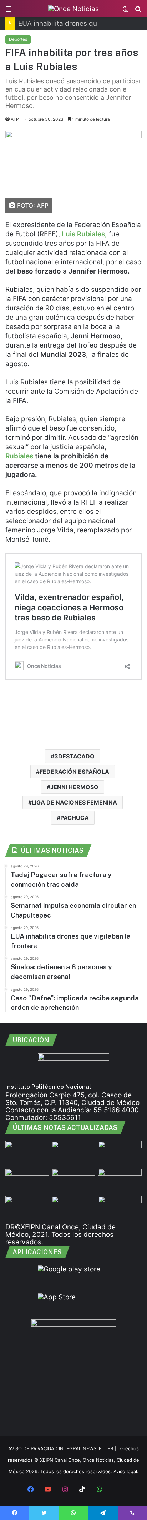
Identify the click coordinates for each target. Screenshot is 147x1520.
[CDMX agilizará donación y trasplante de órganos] (73, 1208)
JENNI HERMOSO (74, 787)
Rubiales (20, 456)
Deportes (18, 39)
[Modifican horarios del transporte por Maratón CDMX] (27, 1153)
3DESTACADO (74, 756)
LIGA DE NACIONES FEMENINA (74, 802)
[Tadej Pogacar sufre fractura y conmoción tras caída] (120, 1153)
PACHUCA (74, 817)
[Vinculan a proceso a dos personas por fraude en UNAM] (27, 1208)
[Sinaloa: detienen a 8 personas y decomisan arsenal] (73, 1153)
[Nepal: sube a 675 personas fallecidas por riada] (73, 1181)
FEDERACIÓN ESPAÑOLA (74, 771)
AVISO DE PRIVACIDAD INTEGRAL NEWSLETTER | (62, 1448)
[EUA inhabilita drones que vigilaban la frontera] (120, 1181)
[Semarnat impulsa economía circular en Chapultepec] (27, 1181)
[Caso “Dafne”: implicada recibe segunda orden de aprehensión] (120, 1208)
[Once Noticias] (73, 8)
